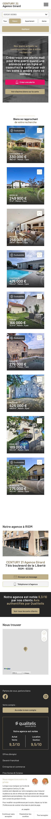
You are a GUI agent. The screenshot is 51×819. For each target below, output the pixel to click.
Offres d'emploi (9, 754)
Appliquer (26, 29)
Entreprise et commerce (14, 766)
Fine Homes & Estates (13, 773)
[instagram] (45, 696)
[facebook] (5, 696)
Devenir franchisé (11, 760)
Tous (5, 21)
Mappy (27, 673)
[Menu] (46, 4)
